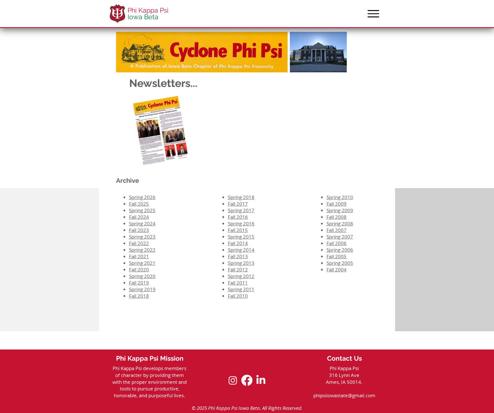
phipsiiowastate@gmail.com (344, 395)
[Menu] (373, 13)
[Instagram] (232, 380)
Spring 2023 (142, 236)
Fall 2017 (238, 203)
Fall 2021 (139, 256)
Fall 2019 (139, 282)
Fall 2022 (139, 243)
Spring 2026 (142, 197)
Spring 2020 (142, 276)
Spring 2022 (142, 250)
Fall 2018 (139, 296)
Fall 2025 (139, 203)
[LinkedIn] (260, 380)
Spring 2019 (142, 289)
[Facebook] (246, 380)
